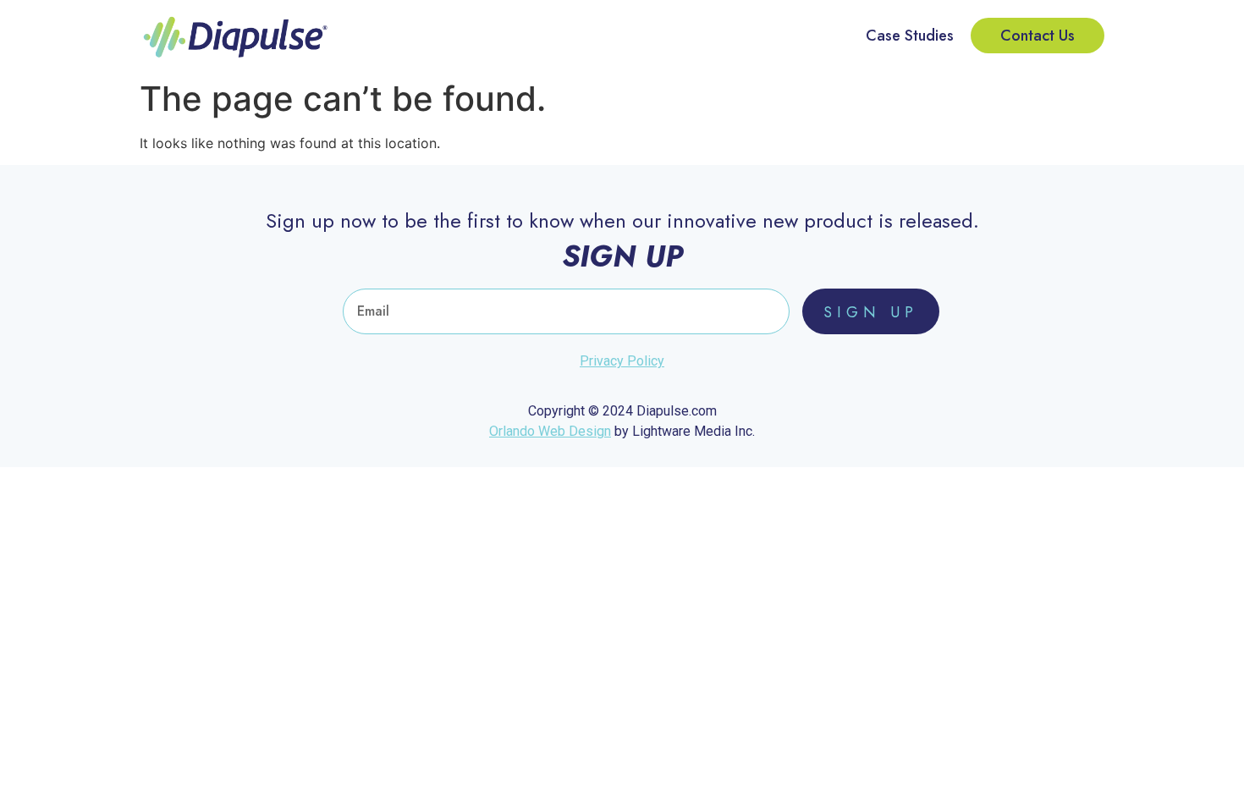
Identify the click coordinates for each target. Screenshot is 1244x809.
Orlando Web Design (550, 431)
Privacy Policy (622, 361)
